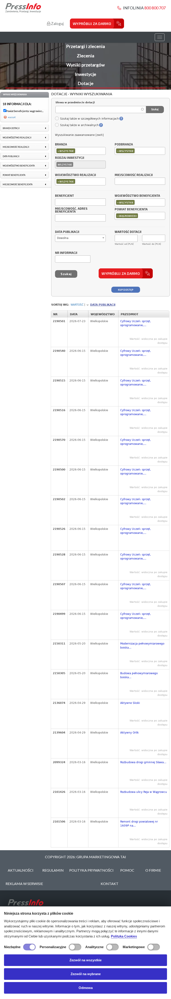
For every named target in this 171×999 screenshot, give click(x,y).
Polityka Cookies (124, 936)
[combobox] (80, 151)
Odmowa (86, 988)
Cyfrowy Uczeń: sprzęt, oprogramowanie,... (135, 323)
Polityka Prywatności (91, 870)
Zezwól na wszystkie (85, 960)
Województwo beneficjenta (137, 195)
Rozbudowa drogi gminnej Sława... (143, 762)
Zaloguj (57, 23)
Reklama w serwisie (24, 883)
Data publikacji (67, 232)
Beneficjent (64, 195)
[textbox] (77, 150)
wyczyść (12, 117)
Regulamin (53, 870)
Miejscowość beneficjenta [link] (18, 184)
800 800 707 (155, 7)
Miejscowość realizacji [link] (16, 147)
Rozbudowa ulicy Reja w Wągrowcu (143, 792)
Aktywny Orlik (129, 732)
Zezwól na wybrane (86, 974)
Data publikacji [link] (11, 156)
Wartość (77, 304)
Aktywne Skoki (130, 703)
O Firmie (153, 870)
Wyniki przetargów (85, 64)
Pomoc (127, 870)
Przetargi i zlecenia (85, 46)
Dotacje (86, 83)
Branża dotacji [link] (11, 128)
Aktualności (20, 870)
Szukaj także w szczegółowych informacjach (89, 118)
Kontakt (109, 883)
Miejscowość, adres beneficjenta (71, 210)
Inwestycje (85, 74)
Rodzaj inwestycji (69, 158)
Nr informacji (66, 253)
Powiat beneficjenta (131, 209)
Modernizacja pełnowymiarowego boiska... (142, 645)
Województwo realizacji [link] (17, 137)
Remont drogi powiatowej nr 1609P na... (139, 823)
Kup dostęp (125, 289)
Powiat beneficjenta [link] (14, 175)
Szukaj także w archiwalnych (79, 125)
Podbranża (124, 144)
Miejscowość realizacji (134, 175)
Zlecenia (85, 55)
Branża (61, 144)
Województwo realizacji (75, 175)
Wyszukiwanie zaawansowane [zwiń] (79, 135)
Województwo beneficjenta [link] (19, 165)
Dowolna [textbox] (62, 238)
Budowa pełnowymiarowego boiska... (139, 675)
